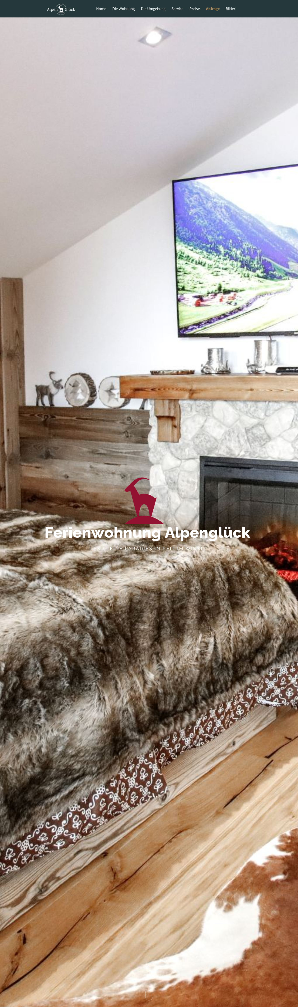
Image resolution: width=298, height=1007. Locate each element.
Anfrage (213, 9)
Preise (195, 9)
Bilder (230, 9)
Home (101, 9)
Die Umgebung (153, 9)
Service (177, 9)
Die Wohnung (123, 9)
